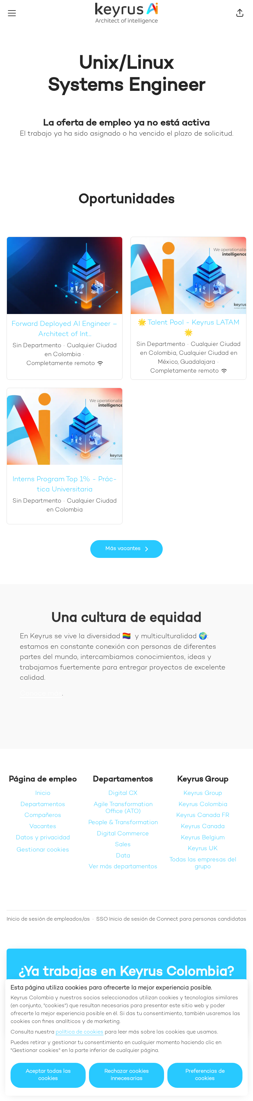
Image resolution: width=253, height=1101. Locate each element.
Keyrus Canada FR (202, 815)
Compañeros (42, 815)
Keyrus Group (202, 793)
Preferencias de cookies (205, 1075)
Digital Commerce (123, 834)
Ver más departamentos (123, 867)
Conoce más (41, 693)
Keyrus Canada (203, 827)
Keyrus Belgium (203, 838)
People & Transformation (123, 823)
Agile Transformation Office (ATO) (123, 808)
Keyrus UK (203, 849)
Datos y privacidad (43, 838)
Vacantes (42, 827)
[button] (240, 13)
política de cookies (79, 1032)
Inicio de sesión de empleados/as (48, 919)
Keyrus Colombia (203, 804)
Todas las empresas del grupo (202, 863)
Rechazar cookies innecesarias (126, 1075)
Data (123, 856)
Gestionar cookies (42, 850)
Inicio (42, 793)
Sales (123, 845)
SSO (102, 919)
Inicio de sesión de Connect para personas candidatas (177, 919)
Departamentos (42, 804)
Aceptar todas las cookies (48, 1075)
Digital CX (122, 793)
